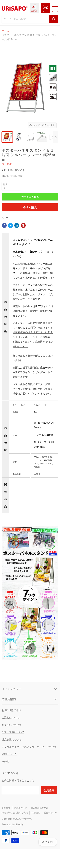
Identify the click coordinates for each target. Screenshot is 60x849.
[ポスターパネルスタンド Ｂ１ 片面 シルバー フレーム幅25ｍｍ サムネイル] (19, 137)
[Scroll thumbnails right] (55, 137)
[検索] (53, 19)
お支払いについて (12, 724)
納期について (9, 754)
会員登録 (49, 790)
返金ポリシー (50, 812)
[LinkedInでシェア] (16, 225)
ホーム (5, 30)
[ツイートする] (10, 225)
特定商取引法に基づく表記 (15, 812)
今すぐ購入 (30, 207)
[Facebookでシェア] (4, 225)
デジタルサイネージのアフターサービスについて (29, 746)
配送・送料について (13, 732)
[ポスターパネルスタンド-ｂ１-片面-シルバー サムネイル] (7, 137)
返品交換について (12, 739)
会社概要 (6, 808)
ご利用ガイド (20, 808)
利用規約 (35, 812)
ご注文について (11, 717)
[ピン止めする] (23, 225)
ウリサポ (7, 164)
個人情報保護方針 (39, 808)
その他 (5, 761)
